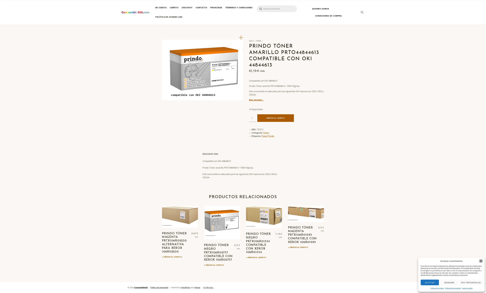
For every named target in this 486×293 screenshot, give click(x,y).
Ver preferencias (471, 282)
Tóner (258, 41)
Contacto (201, 7)
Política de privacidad (453, 288)
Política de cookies (437, 288)
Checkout (187, 7)
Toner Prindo (267, 136)
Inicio (251, 41)
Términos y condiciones (239, 7)
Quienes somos (320, 8)
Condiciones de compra (328, 16)
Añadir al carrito (275, 118)
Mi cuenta (161, 7)
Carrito (174, 7)
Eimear (197, 287)
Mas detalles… (256, 100)
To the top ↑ (208, 287)
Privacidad (216, 7)
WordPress (185, 287)
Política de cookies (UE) (169, 17)
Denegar (449, 282)
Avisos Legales (467, 288)
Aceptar (429, 282)
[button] (481, 261)
